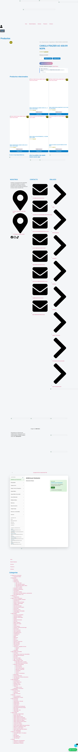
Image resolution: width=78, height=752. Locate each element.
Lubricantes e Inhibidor (18, 591)
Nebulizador (16, 637)
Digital (17, 649)
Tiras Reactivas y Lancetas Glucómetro (21, 677)
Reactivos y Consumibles (16, 731)
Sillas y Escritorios (17, 693)
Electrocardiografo (17, 696)
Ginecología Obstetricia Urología (20, 707)
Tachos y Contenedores (20, 673)
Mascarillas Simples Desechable (22, 663)
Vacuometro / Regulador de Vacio (20, 646)
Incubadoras (16, 635)
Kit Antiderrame (16, 612)
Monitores (13, 694)
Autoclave (15, 621)
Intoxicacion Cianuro (30, 480)
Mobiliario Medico (14, 689)
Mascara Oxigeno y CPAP (18, 660)
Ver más (53, 487)
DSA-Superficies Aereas (20, 584)
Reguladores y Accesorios (18, 688)
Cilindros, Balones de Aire (18, 716)
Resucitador (16, 640)
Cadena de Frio (14, 595)
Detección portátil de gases (19, 607)
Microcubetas (16, 735)
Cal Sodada (16, 652)
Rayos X (15, 638)
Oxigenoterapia (14, 712)
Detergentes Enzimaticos (18, 589)
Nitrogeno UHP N (17, 683)
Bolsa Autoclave (19, 665)
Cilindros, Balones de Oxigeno (19, 720)
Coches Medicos (17, 626)
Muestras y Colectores (20, 669)
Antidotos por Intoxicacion (33, 478)
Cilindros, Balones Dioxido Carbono (20, 721)
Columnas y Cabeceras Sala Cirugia (20, 627)
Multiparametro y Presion (18, 697)
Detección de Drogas (17, 605)
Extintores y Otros (17, 609)
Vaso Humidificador (17, 730)
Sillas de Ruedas (17, 642)
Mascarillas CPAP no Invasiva (21, 661)
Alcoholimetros (16, 600)
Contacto (51, 23)
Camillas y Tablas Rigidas (18, 603)
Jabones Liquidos (19, 586)
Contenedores (16, 705)
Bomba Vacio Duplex (17, 623)
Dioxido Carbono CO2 (17, 682)
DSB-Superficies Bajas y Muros (21, 585)
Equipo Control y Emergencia (16, 598)
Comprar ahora (56, 58)
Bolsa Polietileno (19, 666)
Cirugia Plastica (52, 42)
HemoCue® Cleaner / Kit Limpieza (20, 732)
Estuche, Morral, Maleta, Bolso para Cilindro (22, 725)
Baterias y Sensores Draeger (19, 602)
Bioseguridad (13, 577)
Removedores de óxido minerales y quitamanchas (23, 593)
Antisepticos (16, 580)
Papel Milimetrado (17, 736)
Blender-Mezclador (17, 715)
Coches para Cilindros (17, 722)
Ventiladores (16, 650)
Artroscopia (16, 699)
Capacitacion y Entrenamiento (19, 740)
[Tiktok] (17, 237)
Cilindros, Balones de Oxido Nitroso (20, 718)
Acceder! (2, 28)
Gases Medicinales (14, 679)
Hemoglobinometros (17, 632)
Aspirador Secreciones (18, 619)
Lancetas (15, 734)
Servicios (39, 23)
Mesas (15, 636)
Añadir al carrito (48, 58)
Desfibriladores (16, 604)
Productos (45, 23)
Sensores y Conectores (18, 641)
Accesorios (16, 579)
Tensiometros (16, 645)
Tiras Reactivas (16, 738)
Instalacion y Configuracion (19, 741)
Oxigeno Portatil (19, 687)
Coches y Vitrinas (17, 691)
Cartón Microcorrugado (20, 668)
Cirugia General (16, 702)
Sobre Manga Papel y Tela (18, 594)
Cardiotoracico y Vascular (18, 701)
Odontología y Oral (17, 710)
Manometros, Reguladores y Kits (20, 726)
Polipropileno (18, 670)
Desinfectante (16, 581)
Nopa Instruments (45, 42)
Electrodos (16, 656)
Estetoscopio (16, 608)
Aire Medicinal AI (17, 680)
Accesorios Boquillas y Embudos (20, 599)
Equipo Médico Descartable (16, 651)
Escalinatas (16, 692)
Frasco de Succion (17, 630)
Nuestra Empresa (32, 23)
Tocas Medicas (16, 678)
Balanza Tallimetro (17, 622)
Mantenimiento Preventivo (18, 743)
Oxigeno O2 (16, 685)
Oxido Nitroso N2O (17, 684)
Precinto (17, 671)
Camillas (15, 624)
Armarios (15, 618)
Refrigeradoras (16, 597)
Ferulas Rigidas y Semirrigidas (19, 610)
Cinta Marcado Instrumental (19, 655)
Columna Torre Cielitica (18, 724)
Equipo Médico (14, 613)
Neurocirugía (16, 708)
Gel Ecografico (16, 590)
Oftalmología (16, 711)
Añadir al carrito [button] (19, 149)
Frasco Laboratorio (17, 631)
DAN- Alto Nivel (19, 583)
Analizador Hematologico (18, 617)
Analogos (17, 647)
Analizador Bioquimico (18, 616)
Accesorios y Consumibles (18, 614)
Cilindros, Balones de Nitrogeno (19, 717)
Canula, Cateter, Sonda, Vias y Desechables (22, 654)
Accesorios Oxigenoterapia (19, 713)
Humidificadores (17, 633)
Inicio (26, 23)
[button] (54, 70)
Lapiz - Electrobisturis (18, 659)
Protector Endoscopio (18, 675)
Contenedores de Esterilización (19, 706)
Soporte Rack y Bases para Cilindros (20, 729)
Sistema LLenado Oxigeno (18, 727)
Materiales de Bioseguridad (19, 664)
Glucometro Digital (17, 657)
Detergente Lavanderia (18, 588)
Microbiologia (16, 674)
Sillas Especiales (17, 644)
